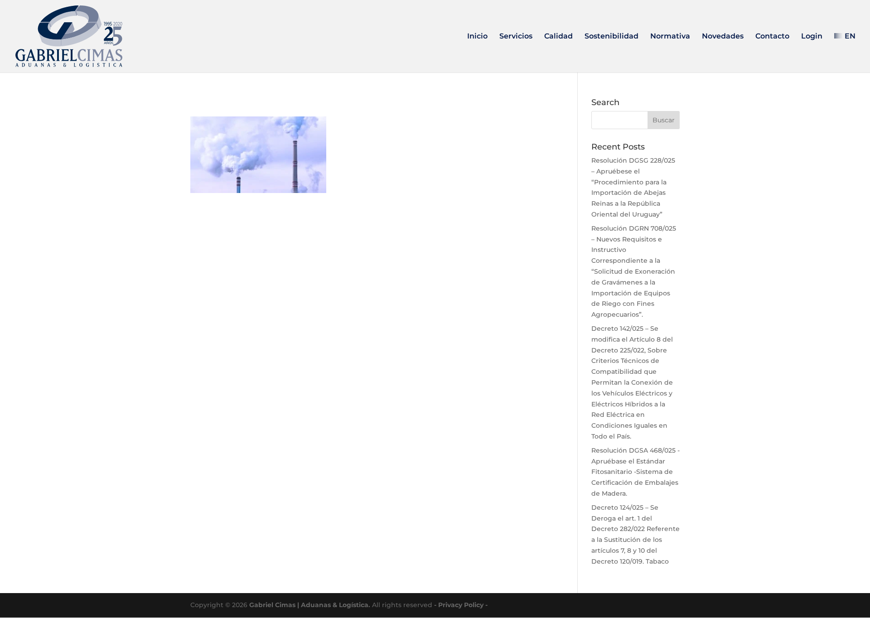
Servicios (515, 36)
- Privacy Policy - (461, 605)
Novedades (723, 36)
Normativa (670, 36)
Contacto (772, 36)
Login (811, 36)
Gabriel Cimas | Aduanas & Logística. (309, 605)
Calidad (558, 36)
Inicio (477, 36)
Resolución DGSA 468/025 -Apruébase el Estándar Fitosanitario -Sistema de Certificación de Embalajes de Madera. (635, 471)
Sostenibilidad (611, 36)
